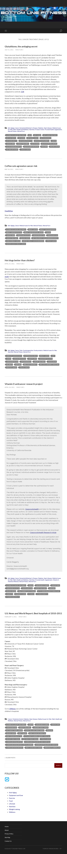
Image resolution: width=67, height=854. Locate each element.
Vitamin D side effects (12, 597)
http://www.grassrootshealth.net (49, 591)
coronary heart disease (40, 727)
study (7, 277)
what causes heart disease (34, 747)
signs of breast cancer (13, 241)
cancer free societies (23, 235)
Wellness (12, 812)
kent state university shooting (49, 364)
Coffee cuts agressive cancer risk (21, 166)
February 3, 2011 (11, 617)
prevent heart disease (13, 739)
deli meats (9, 364)
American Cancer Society (14, 356)
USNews (12, 709)
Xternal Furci (21, 131)
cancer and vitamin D (42, 585)
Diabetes (40, 128)
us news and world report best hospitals (37, 742)
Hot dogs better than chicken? (20, 260)
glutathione (35, 143)
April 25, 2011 (9, 264)
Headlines (44, 146)
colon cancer (52, 361)
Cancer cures (10, 143)
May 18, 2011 (9, 169)
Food (11, 801)
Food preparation (28, 350)
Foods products (38, 350)
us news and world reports (14, 747)
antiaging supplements (42, 141)
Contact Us (8, 841)
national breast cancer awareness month (45, 238)
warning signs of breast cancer (15, 244)
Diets (21, 350)
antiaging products (26, 141)
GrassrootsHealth (32, 509)
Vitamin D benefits (42, 594)
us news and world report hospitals (47, 744)
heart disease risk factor (14, 736)
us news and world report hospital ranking (19, 744)
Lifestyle (12, 804)
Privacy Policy (9, 834)
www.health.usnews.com (52, 747)
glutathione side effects (13, 146)
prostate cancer (11, 367)
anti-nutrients (11, 138)
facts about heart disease (14, 730)
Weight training (14, 809)
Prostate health (49, 129)
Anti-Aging (11, 128)
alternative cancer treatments (16, 135)
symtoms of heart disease (30, 739)
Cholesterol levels (17, 719)
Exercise (12, 798)
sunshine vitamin (20, 594)
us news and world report (14, 742)
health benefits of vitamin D (26, 591)
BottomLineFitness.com (17, 848)
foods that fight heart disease (34, 730)
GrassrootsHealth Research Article (43, 532)
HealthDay (9, 211)
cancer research (26, 361)
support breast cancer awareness (33, 241)
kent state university (30, 364)
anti (30, 135)
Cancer (17, 128)
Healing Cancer (54, 146)
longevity (9, 594)
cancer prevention (38, 235)
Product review (39, 129)
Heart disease (48, 128)
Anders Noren (53, 848)
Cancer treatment (23, 143)
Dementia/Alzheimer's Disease (28, 128)
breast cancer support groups (33, 232)
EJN (22, 92)
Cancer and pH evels (19, 358)
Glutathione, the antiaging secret (21, 46)
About (7, 830)
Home (6, 826)
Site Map (7, 837)
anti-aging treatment (50, 135)
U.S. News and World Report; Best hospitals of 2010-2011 (33, 613)
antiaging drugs (46, 138)
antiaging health (11, 141)
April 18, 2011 (9, 387)
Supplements (58, 129)
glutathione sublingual (31, 146)
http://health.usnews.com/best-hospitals (37, 736)
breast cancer (33, 229)
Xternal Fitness (12, 131)
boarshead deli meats (30, 356)
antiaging (21, 138)
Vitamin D (56, 580)
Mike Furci (19, 50)
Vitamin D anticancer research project (24, 384)
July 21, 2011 (9, 50)
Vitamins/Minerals (13, 581)
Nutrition (32, 129)
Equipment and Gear (16, 795)
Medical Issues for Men (26, 225)
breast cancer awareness (48, 229)
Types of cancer (25, 149)
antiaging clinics (32, 138)
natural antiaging (12, 149)
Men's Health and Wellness (21, 129)
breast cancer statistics (14, 232)
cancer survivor (52, 235)
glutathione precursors (49, 143)
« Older (10, 757)
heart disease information (37, 733)
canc (53, 356)
